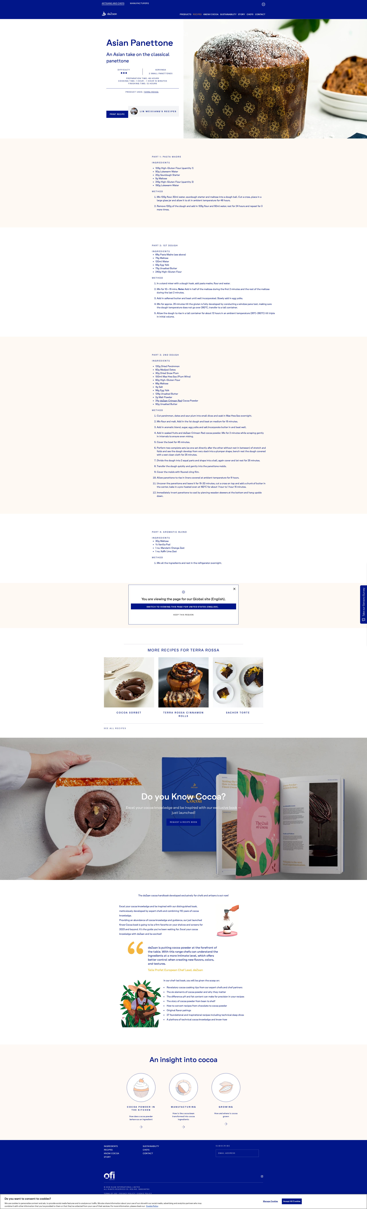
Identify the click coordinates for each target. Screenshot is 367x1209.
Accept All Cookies (291, 1201)
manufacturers (139, 3)
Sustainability (228, 14)
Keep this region (183, 615)
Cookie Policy (152, 1206)
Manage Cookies (270, 1201)
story (241, 14)
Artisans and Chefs (113, 3)
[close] (234, 589)
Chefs (250, 14)
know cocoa (211, 14)
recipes (197, 14)
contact (260, 14)
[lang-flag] (263, 4)
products (185, 14)
